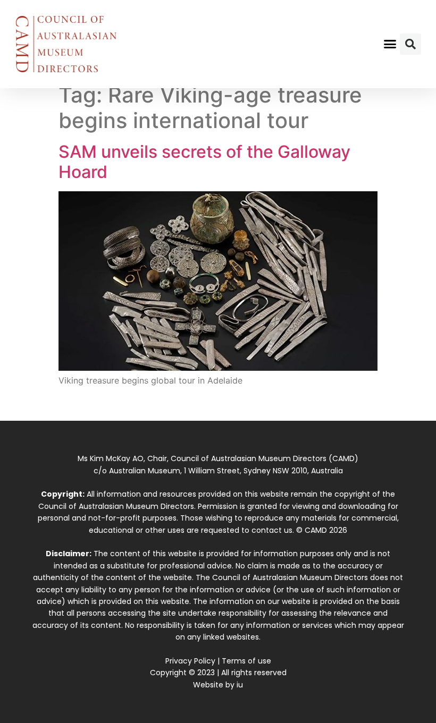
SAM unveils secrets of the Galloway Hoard (204, 161)
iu (240, 684)
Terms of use (246, 661)
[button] (390, 44)
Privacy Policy (190, 661)
